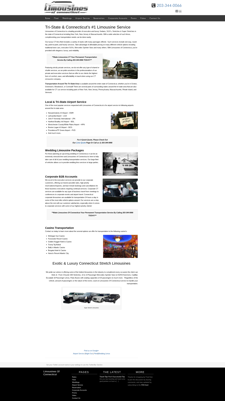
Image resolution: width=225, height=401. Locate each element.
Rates (47, 18)
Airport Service (82, 18)
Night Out (89, 354)
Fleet (56, 18)
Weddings (67, 18)
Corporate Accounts (117, 18)
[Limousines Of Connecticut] (65, 14)
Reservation (99, 18)
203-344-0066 (169, 5)
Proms (134, 18)
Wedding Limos (104, 354)
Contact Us (155, 18)
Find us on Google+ (91, 351)
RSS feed (144, 385)
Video (143, 18)
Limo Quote (81, 143)
